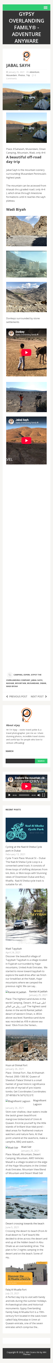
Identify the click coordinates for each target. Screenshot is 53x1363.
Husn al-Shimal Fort (16, 1065)
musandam (33, 683)
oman (43, 683)
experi (27, 674)
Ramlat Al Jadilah (38, 991)
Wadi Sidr (26, 1147)
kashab (10, 683)
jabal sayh (36, 680)
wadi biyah (12, 686)
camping (18, 674)
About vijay (13, 725)
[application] (26, 786)
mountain (20, 683)
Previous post (18, 696)
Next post (37, 696)
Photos (21, 75)
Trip (28, 75)
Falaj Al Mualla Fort (16, 1289)
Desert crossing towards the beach (25, 1223)
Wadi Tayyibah (14, 948)
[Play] (9, 795)
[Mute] (38, 795)
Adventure (34, 72)
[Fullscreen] (43, 795)
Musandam (11, 75)
